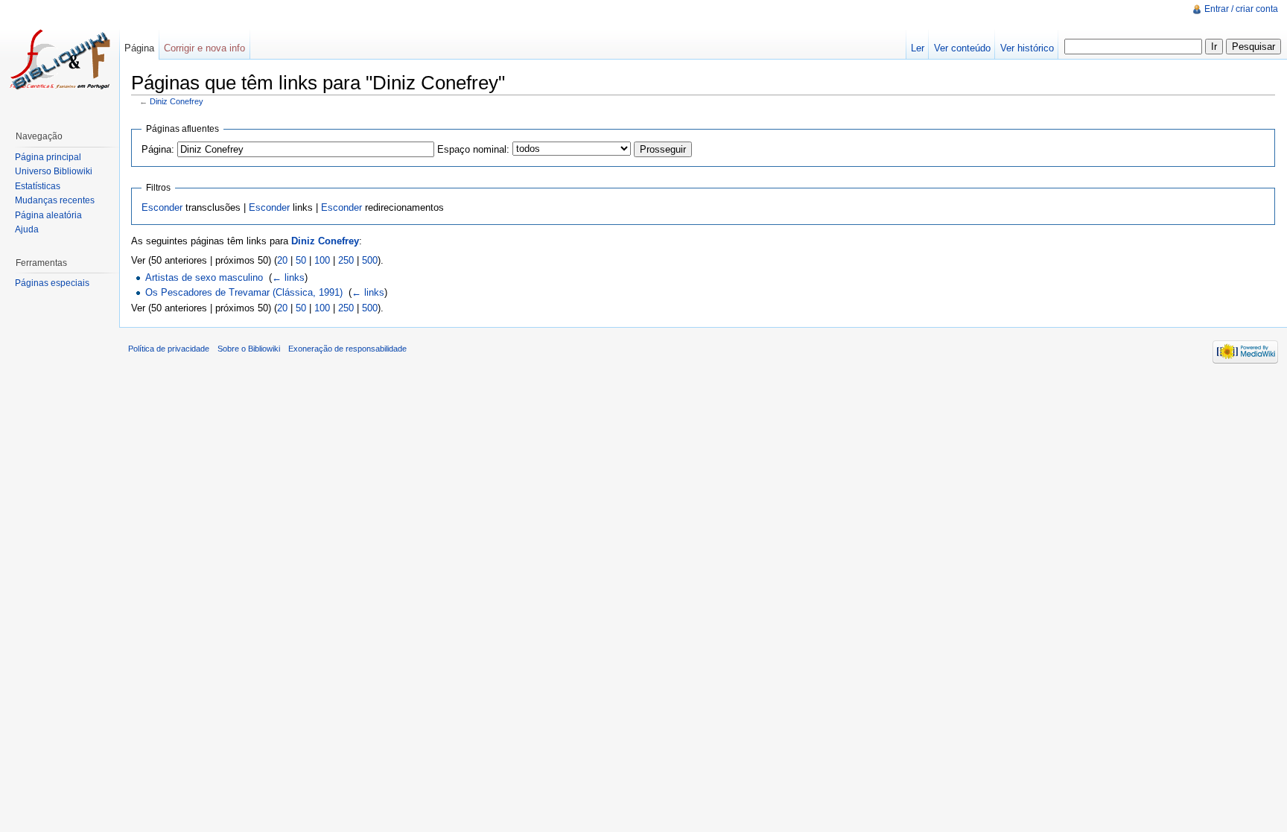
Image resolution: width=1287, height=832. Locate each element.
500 (370, 260)
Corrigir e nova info (204, 48)
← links (288, 277)
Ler (917, 48)
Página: (158, 149)
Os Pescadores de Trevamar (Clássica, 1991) (244, 292)
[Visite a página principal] (59, 59)
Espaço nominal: (473, 149)
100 (322, 260)
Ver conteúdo (962, 48)
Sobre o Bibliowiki (248, 348)
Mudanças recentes (55, 200)
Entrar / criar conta (1241, 9)
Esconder (162, 207)
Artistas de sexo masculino (204, 277)
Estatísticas (37, 186)
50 (301, 260)
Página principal (48, 157)
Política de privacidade (168, 348)
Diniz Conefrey (176, 101)
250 (346, 260)
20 (282, 260)
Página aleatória (48, 215)
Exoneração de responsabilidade (347, 348)
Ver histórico (1027, 48)
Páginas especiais (52, 283)
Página (139, 48)
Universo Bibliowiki (53, 171)
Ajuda (27, 229)
